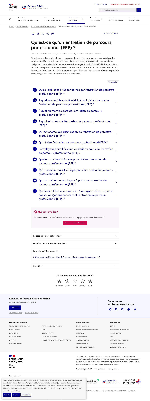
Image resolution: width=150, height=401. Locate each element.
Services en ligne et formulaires (49, 243)
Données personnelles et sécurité (91, 391)
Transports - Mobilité (15, 344)
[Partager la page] (48, 34)
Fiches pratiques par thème (75, 19)
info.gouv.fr (98, 369)
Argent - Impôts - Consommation (52, 326)
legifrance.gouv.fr (83, 369)
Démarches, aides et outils (95, 19)
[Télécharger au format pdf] (38, 34)
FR (111, 33)
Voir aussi (38, 265)
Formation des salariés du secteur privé (43, 26)
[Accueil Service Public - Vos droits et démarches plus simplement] (35, 9)
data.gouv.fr (112, 369)
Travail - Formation (22, 26)
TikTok (116, 309)
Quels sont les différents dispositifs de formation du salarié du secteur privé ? (67, 257)
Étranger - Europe (47, 333)
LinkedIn (122, 309)
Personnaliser (26, 395)
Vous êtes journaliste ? (117, 344)
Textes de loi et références (47, 235)
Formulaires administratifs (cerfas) (87, 330)
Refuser (15, 395)
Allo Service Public (82, 344)
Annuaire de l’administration (116, 19)
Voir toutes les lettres (31, 313)
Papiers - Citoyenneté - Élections (19, 326)
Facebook (110, 309)
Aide (111, 337)
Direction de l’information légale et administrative (108, 362)
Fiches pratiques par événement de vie (52, 19)
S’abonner (15, 307)
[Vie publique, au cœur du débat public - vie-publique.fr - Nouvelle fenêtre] (90, 381)
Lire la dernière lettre (15, 313)
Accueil (11, 26)
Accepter (7, 395)
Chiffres (112, 326)
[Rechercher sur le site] (138, 10)
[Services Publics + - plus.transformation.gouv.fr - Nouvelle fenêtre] (132, 381)
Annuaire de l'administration (85, 347)
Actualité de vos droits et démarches (28, 19)
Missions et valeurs (115, 333)
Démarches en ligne (82, 326)
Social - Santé (13, 333)
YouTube (135, 309)
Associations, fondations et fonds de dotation (56, 340)
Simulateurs (80, 333)
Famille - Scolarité (14, 330)
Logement (12, 340)
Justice (44, 330)
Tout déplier (113, 82)
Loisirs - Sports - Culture (49, 337)
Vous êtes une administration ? (119, 340)
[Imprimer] (43, 34)
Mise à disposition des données (119, 330)
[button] (52, 34)
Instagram (128, 309)
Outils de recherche (82, 340)
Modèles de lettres (82, 337)
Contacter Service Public (134, 19)
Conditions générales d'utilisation (115, 391)
